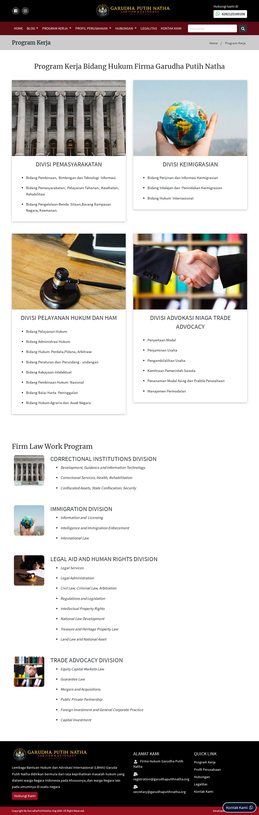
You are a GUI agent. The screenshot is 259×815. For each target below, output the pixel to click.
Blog (31, 28)
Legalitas (149, 28)
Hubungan (124, 28)
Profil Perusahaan (91, 28)
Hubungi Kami (24, 796)
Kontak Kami (171, 28)
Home (18, 28)
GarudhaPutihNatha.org (41, 810)
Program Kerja (55, 28)
